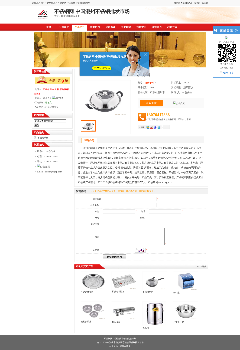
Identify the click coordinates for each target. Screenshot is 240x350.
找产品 (189, 3)
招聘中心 (141, 27)
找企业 (205, 3)
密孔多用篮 (86, 321)
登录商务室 (179, 3)
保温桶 (145, 328)
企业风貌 (126, 27)
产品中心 (80, 27)
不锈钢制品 (50, 3)
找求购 (197, 3)
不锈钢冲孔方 (118, 291)
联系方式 (172, 27)
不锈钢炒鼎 (147, 292)
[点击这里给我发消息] (226, 38)
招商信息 (95, 27)
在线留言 (157, 27)
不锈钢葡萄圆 (87, 292)
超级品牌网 (37, 3)
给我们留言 (228, 72)
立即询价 (151, 103)
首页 (48, 27)
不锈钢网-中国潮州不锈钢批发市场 (120, 338)
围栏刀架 (116, 321)
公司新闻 (110, 27)
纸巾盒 (176, 292)
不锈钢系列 (43, 137)
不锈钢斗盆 (178, 322)
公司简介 (64, 27)
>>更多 (202, 266)
